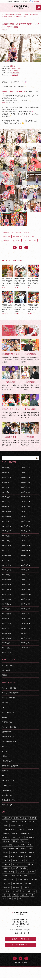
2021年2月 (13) (6, 545)
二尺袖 (30, 845)
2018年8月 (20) (6, 604)
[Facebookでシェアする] (15, 246)
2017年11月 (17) (26, 623)
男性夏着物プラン (7, 722)
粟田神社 (17, 887)
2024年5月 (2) (25, 482)
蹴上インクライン (9, 879)
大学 (24, 240)
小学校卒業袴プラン (8, 761)
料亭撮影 (4, 675)
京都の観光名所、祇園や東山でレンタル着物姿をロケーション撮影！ (10, 358)
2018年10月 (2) (6, 599)
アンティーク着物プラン (9, 688)
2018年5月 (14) (25, 609)
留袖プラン (5, 771)
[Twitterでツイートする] (20, 246)
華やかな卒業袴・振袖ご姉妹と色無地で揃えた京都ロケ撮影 (20, 283)
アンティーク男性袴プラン (10, 698)
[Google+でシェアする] (26, 246)
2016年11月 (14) (6, 652)
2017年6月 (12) (6, 638)
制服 (15, 860)
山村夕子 (15, 75)
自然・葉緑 (25, 895)
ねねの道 (6, 240)
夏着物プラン (6, 717)
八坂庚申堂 (17, 236)
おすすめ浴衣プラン (8, 732)
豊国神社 (29, 883)
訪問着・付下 (14, 849)
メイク (4, 102)
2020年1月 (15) (25, 560)
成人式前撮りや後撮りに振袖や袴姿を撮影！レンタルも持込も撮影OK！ (30, 385)
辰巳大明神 (6, 883)
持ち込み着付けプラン (8, 800)
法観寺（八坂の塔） (20, 868)
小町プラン (5, 707)
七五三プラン (6, 776)
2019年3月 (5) (25, 584)
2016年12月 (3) (25, 648)
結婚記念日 (25, 833)
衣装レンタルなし (7, 805)
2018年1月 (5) (25, 618)
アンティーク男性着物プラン (10, 693)
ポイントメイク (19, 864)
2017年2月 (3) (25, 643)
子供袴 (5, 856)
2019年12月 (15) (6, 565)
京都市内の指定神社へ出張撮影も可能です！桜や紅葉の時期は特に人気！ (30, 441)
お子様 (32, 822)
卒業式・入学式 (17, 68)
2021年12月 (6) (6, 526)
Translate (36, 1)
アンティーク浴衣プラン (9, 727)
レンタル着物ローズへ (20, 945)
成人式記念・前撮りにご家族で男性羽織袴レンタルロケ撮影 (20, 309)
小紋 (31, 849)
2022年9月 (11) (25, 502)
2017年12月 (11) (6, 623)
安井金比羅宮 (18, 883)
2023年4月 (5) (6, 492)
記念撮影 (6, 232)
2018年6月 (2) (6, 609)
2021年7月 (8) (6, 536)
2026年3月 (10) (25, 472)
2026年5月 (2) (6, 472)
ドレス (29, 856)
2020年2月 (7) (6, 560)
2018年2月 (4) (6, 618)
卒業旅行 (15, 833)
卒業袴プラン (15, 72)
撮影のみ (15, 841)
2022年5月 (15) (25, 511)
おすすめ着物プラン (8, 712)
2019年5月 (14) (25, 579)
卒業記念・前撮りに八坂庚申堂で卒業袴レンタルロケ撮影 (33, 309)
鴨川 (26, 875)
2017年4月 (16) (25, 638)
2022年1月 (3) (25, 521)
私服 (22, 860)
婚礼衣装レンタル (7, 795)
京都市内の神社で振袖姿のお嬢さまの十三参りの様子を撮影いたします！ (30, 413)
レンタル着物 (17, 232)
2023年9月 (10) (25, 487)
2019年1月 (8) (25, 589)
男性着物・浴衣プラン (8, 736)
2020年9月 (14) (6, 555)
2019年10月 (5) (6, 570)
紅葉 (4, 899)
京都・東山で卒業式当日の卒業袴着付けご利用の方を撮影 (33, 283)
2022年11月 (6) (25, 497)
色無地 (24, 849)
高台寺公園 (16, 240)
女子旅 (13, 825)
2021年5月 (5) (6, 541)
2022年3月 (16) (25, 516)
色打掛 (21, 856)
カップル (6, 822)
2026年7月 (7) (6, 467)
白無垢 (13, 856)
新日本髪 (30, 864)
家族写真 (33, 818)
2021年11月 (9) (25, 526)
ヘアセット (6, 236)
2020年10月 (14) (26, 550)
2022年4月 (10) (6, 516)
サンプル (25, 841)
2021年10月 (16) (6, 531)
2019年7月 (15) (25, 575)
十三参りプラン (6, 785)
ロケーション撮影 (12, 70)
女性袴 (27, 232)
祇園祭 (16, 895)
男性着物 (14, 852)
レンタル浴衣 (20, 845)
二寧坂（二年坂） (30, 236)
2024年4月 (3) (6, 487)
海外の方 (6, 841)
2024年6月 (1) (6, 482)
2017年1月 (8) (6, 648)
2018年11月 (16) (26, 594)
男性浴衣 (23, 852)
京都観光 (30, 829)
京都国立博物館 (23, 879)
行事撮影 (12, 66)
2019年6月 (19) (6, 579)
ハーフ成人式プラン (8, 780)
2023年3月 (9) (25, 492)
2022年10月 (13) (6, 502)
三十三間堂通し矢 (18, 891)
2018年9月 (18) (25, 599)
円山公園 (34, 879)
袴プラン (4, 751)
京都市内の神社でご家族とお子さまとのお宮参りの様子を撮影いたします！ (10, 441)
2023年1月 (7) (6, 497)
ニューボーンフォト (9, 829)
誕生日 (21, 837)
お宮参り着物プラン (8, 790)
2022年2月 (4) (6, 521)
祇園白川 (6, 875)
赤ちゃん (22, 825)
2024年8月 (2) (25, 477)
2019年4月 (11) (6, 584)
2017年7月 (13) (25, 633)
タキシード (6, 860)
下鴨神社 (26, 887)
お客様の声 (6, 818)
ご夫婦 (15, 822)
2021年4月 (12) (25, 541)
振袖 (4, 849)
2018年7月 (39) (25, 604)
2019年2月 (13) (6, 589)
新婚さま (23, 822)
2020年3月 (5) (25, 555)
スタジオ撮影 (6, 670)
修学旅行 (6, 833)
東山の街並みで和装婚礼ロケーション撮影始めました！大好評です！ (30, 358)
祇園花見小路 (17, 875)
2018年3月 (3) (25, 614)
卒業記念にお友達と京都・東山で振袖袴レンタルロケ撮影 (7, 309)
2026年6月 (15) (25, 467)
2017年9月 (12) (25, 628)
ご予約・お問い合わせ (20, 939)
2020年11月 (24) (6, 550)
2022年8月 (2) (6, 506)
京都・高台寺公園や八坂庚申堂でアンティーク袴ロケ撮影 (7, 283)
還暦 (14, 837)
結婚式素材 (30, 837)
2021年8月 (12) (25, 531)
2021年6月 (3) (25, 536)
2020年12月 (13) (26, 545)
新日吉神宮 (6, 887)
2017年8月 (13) (6, 633)
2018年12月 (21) (6, 594)
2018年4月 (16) (6, 614)
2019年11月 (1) (25, 565)
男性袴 (32, 852)
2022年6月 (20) (6, 511)
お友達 (5, 825)
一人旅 (22, 829)
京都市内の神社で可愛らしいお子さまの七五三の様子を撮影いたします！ (10, 385)
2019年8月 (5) (6, 575)
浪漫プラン (5, 702)
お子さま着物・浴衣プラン (10, 741)
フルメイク (6, 864)
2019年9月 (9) (25, 570)
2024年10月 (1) (6, 477)
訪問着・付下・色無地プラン (10, 766)
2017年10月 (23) (6, 628)
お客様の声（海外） (20, 818)
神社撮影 (6, 891)
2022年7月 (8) (25, 506)
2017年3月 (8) (6, 643)
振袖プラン (5, 746)
